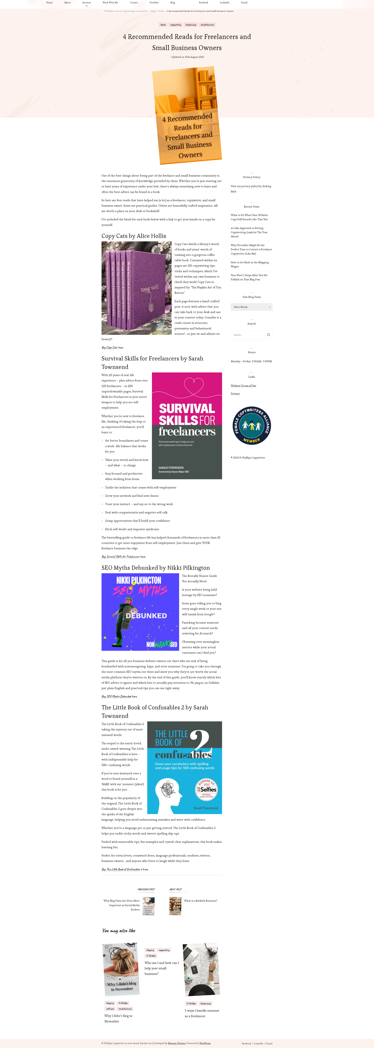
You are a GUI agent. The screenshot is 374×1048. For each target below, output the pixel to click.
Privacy (235, 393)
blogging (110, 1003)
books (163, 24)
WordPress (205, 1043)
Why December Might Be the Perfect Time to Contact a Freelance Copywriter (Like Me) (251, 249)
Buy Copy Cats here (112, 347)
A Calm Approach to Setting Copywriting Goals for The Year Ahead (249, 232)
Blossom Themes (177, 1043)
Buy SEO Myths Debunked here (119, 696)
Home (49, 2)
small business (207, 24)
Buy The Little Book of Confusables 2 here (125, 869)
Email (244, 2)
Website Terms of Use (243, 385)
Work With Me (110, 2)
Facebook (203, 2)
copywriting (175, 24)
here (233, 191)
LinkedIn (225, 2)
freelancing (191, 24)
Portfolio (154, 2)
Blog (172, 2)
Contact (134, 2)
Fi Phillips (123, 1003)
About (67, 2)
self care (110, 1008)
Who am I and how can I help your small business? (162, 968)
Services (86, 2)
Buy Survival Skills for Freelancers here (123, 557)
